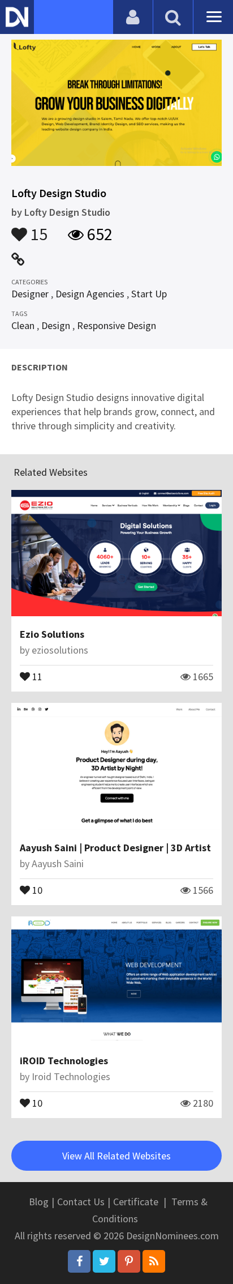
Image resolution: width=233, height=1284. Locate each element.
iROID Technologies (64, 1060)
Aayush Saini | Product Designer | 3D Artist (115, 847)
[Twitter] (104, 1261)
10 (36, 889)
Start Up (149, 293)
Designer (30, 293)
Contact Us (81, 1201)
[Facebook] (79, 1261)
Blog (39, 1201)
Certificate (135, 1201)
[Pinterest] (129, 1261)
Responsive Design (116, 325)
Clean (22, 325)
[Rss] (154, 1261)
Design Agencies (89, 293)
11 (36, 675)
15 (37, 228)
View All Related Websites (116, 1155)
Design (55, 325)
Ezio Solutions (52, 634)
